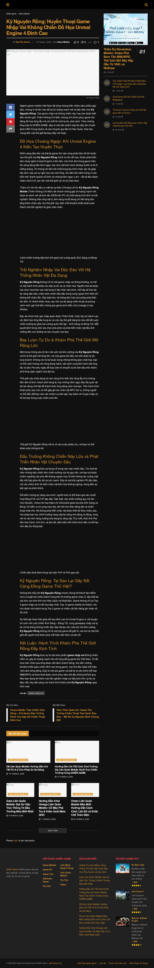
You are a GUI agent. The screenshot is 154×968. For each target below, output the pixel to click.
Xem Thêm (53, 830)
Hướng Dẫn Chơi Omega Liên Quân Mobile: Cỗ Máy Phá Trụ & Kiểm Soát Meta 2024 (52, 808)
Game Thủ (48, 874)
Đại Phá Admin (23, 41)
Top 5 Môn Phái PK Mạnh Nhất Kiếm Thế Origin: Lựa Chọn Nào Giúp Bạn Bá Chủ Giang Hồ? (129, 83)
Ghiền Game (12, 869)
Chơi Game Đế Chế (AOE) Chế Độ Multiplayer (128, 98)
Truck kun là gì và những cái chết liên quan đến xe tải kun (129, 111)
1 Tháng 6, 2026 (48, 819)
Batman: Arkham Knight (139, 919)
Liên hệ (102, 963)
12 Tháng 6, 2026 (65, 776)
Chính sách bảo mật (117, 963)
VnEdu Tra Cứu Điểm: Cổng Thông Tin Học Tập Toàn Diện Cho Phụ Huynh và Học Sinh (93, 868)
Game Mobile (24, 13)
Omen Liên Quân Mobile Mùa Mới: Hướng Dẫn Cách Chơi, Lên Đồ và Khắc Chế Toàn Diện (84, 808)
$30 (135, 908)
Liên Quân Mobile (18, 760)
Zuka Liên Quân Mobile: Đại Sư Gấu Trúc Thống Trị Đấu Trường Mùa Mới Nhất (19, 806)
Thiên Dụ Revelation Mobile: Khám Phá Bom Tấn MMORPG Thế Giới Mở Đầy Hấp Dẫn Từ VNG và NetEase (118, 58)
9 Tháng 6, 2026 (15, 815)
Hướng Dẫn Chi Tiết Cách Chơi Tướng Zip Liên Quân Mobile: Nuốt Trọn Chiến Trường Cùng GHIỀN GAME (76, 769)
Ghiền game (11, 13)
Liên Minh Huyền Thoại (66, 867)
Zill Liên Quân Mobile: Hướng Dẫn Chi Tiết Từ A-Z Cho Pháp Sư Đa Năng (27, 768)
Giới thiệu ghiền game (86, 963)
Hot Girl (47, 885)
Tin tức (64, 880)
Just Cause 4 (137, 891)
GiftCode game (47, 880)
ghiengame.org (55, 963)
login (15, 840)
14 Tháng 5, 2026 (16, 773)
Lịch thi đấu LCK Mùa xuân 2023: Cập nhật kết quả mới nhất (130, 124)
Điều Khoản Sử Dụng (138, 963)
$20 (135, 941)
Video (63, 884)
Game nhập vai (36, 693)
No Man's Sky (138, 864)
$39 (135, 882)
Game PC (47, 869)
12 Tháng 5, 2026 (43, 41)
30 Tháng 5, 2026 (81, 819)
